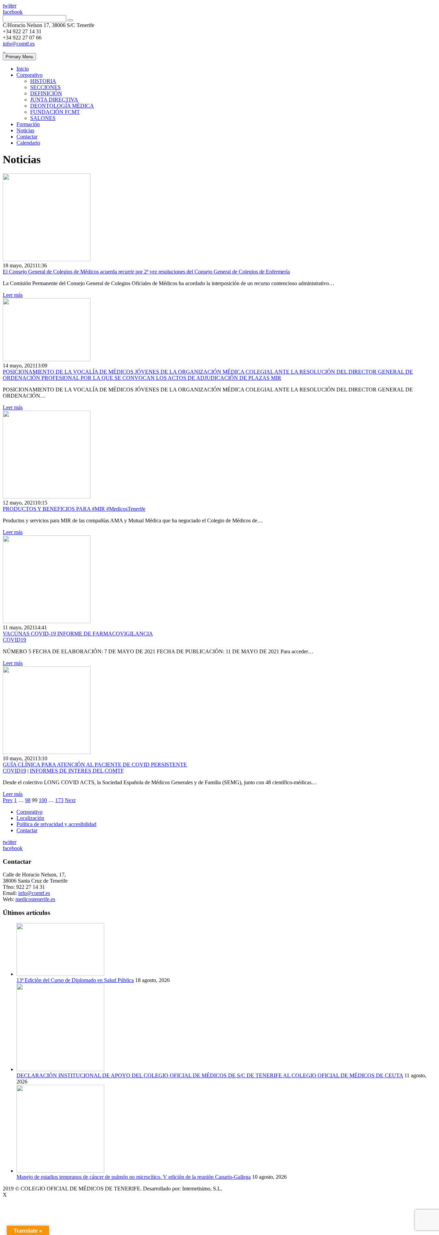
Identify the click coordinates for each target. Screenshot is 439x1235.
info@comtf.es (19, 44)
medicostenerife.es (35, 899)
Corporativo (29, 75)
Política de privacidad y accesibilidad (56, 824)
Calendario (28, 143)
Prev (8, 800)
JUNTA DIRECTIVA (54, 99)
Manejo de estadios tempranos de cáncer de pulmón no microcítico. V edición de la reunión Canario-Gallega (133, 1177)
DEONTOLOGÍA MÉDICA (62, 106)
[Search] (70, 20)
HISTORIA (43, 81)
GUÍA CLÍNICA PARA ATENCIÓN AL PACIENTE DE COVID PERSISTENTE (95, 764)
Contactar (26, 137)
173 (59, 800)
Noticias (25, 130)
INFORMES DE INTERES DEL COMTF (77, 771)
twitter (9, 6)
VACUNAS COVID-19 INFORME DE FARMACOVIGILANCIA (78, 634)
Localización (30, 818)
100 (43, 800)
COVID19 (14, 640)
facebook (13, 12)
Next (70, 800)
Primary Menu (19, 56)
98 (28, 800)
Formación (28, 124)
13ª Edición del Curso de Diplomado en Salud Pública (75, 980)
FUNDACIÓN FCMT (55, 112)
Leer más (13, 295)
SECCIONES (45, 87)
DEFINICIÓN (46, 93)
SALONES (43, 118)
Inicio (22, 69)
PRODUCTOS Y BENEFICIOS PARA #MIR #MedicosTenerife (74, 509)
